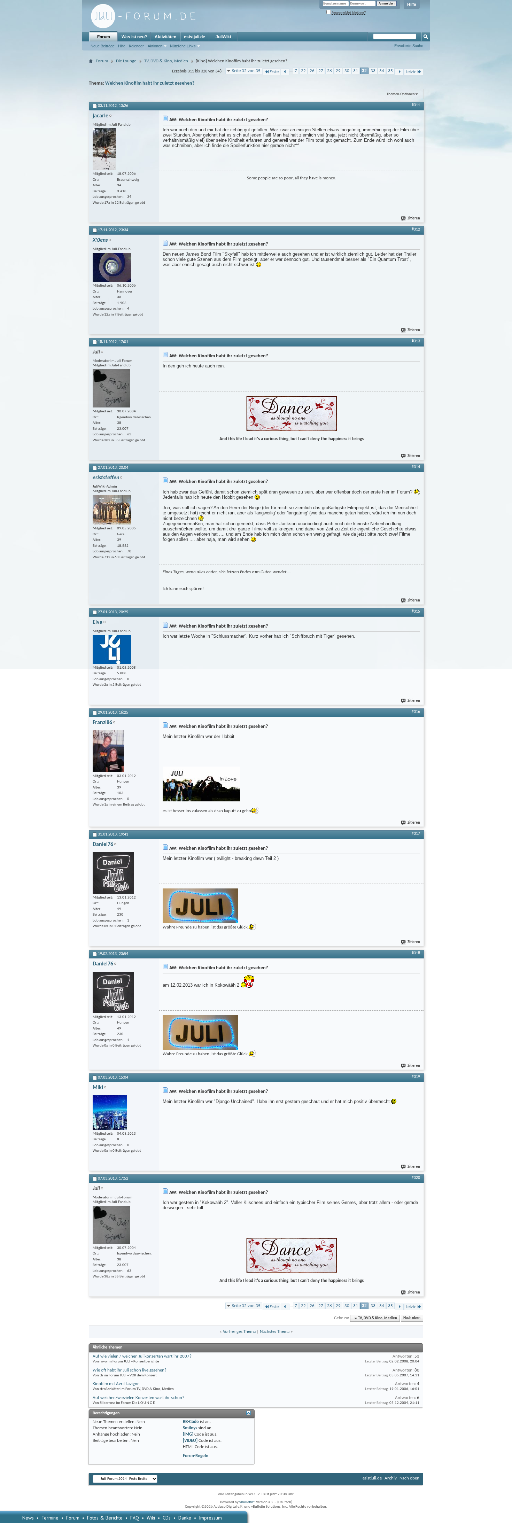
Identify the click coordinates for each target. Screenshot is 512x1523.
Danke (184, 1518)
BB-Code (191, 1422)
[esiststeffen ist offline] (112, 509)
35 (390, 71)
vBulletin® (247, 1502)
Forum (103, 36)
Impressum (210, 1518)
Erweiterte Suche (408, 46)
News (28, 1518)
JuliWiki (223, 36)
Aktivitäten (165, 36)
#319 (416, 1077)
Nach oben (411, 1318)
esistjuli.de (194, 36)
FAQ (134, 1518)
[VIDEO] (190, 1440)
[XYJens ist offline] (112, 267)
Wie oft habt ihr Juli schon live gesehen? (129, 1370)
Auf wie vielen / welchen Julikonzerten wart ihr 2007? (142, 1356)
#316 (416, 712)
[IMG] (188, 1434)
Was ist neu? (134, 36)
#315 (416, 611)
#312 (416, 229)
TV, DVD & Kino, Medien (166, 61)
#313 (416, 341)
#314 (416, 467)
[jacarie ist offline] (104, 149)
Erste (274, 72)
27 (320, 71)
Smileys (190, 1428)
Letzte (411, 72)
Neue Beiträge (103, 46)
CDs (167, 1518)
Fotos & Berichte (105, 1518)
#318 (416, 953)
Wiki (151, 1518)
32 (364, 71)
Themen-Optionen (401, 94)
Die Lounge (126, 61)
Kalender (136, 46)
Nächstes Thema (274, 1331)
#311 (416, 105)
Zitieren (414, 218)
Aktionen (155, 46)
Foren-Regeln (195, 1456)
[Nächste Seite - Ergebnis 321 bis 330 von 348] (399, 72)
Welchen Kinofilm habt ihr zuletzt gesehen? (149, 83)
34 (381, 71)
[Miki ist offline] (110, 1112)
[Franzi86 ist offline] (108, 751)
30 (346, 71)
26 (312, 71)
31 (355, 71)
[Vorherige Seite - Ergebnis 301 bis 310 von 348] (285, 72)
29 (338, 71)
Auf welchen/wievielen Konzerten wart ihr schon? (138, 1398)
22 (303, 71)
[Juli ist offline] (111, 388)
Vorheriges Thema (239, 1331)
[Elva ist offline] (112, 649)
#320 (416, 1178)
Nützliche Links (183, 46)
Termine (50, 1518)
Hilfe (411, 4)
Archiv (391, 1478)
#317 (416, 834)
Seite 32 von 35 (246, 71)
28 (329, 71)
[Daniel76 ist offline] (113, 873)
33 (373, 71)
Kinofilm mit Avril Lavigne (116, 1384)
